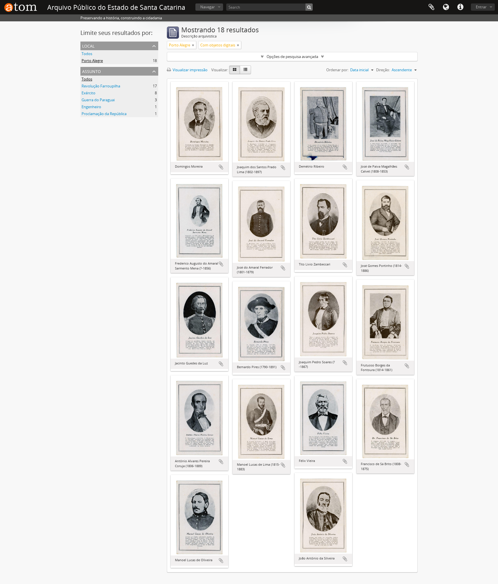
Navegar (207, 7)
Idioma (446, 7)
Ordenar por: (337, 69)
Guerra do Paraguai (98, 99)
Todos (87, 53)
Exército (88, 93)
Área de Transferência (431, 7)
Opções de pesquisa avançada (292, 56)
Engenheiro (91, 106)
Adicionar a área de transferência (221, 167)
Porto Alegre (92, 60)
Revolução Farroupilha (101, 86)
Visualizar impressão (189, 69)
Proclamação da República (104, 113)
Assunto (91, 71)
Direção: (383, 69)
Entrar (481, 7)
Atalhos (460, 7)
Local (88, 45)
